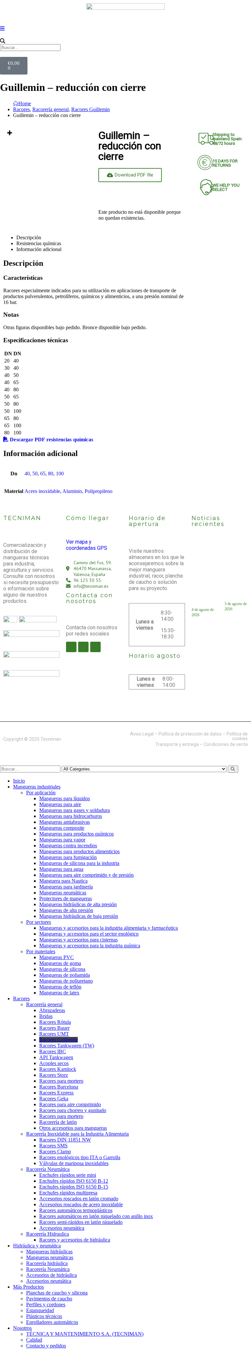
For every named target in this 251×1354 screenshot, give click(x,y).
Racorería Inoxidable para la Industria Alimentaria (77, 1134)
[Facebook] (71, 647)
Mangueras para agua (61, 869)
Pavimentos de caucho (49, 1298)
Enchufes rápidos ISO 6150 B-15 (73, 1187)
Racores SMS (53, 1145)
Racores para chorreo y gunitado (72, 1110)
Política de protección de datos (190, 733)
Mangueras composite (61, 828)
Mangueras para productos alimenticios (79, 851)
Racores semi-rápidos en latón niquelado (81, 1222)
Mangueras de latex (59, 992)
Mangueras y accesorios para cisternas (78, 939)
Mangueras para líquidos (64, 798)
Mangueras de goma (60, 963)
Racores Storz (53, 1075)
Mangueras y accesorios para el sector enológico (89, 934)
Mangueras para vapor (62, 839)
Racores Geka (53, 1098)
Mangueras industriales (36, 786)
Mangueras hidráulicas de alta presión (78, 904)
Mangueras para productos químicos (76, 834)
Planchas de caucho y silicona (57, 1292)
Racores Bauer (54, 1028)
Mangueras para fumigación (68, 857)
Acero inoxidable (42, 491)
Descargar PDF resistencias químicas (50, 439)
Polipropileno (98, 491)
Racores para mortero (61, 1081)
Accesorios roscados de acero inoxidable (81, 1204)
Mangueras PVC (56, 957)
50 (35, 473)
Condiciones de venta (226, 744)
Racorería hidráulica (47, 1263)
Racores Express (56, 1092)
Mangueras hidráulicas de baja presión (78, 916)
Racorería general (44, 1004)
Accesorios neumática (61, 1228)
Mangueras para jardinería (66, 886)
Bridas (46, 1016)
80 (50, 473)
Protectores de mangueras (65, 898)
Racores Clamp (55, 1151)
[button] (125, 41)
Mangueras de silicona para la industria (79, 863)
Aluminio (72, 491)
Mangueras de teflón (60, 987)
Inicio (19, 781)
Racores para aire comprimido (70, 1104)
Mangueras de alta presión (66, 910)
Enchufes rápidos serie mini (67, 1175)
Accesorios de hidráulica (51, 1275)
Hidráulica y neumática (37, 1245)
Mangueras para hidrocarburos (70, 816)
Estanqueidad (40, 1310)
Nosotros (22, 1328)
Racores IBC (52, 1051)
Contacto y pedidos (46, 1345)
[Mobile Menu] (2, 28)
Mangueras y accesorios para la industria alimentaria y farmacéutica (108, 928)
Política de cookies (237, 736)
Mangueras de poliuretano (66, 981)
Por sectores (38, 922)
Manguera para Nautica (63, 881)
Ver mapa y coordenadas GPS (86, 545)
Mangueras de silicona (62, 969)
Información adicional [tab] (38, 249)
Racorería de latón (58, 1122)
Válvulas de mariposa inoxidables (74, 1163)
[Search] (233, 769)
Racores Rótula (55, 1022)
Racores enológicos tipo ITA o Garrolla (79, 1157)
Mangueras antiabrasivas (64, 822)
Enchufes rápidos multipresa (68, 1192)
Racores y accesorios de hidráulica (74, 1240)
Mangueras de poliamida (64, 975)
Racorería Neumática (48, 1169)
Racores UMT (54, 1034)
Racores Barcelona (58, 1087)
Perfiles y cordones (45, 1304)
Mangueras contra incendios (68, 845)
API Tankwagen (56, 1057)
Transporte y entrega (177, 744)
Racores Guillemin (58, 1039)
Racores (21, 998)
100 (60, 473)
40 (27, 473)
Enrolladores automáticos (52, 1322)
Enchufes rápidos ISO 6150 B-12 (73, 1181)
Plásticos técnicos (44, 1316)
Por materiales (40, 951)
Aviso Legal (142, 733)
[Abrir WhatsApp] (234, 1337)
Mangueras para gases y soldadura (74, 810)
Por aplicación (41, 792)
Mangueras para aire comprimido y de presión (86, 875)
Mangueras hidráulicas (49, 1251)
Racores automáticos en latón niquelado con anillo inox (96, 1216)
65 (42, 473)
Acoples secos (54, 1063)
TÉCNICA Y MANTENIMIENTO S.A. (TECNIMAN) (84, 1334)
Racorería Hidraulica (47, 1234)
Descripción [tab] (28, 237)
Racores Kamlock (57, 1069)
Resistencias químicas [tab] (38, 243)
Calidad (34, 1340)
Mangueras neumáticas (62, 892)
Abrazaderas (52, 1010)
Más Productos (28, 1287)
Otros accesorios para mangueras (73, 1128)
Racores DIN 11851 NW (65, 1139)
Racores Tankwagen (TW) (66, 1045)
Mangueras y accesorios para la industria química (89, 945)
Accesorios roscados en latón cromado (78, 1198)
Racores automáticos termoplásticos (75, 1210)
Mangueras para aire (60, 804)
